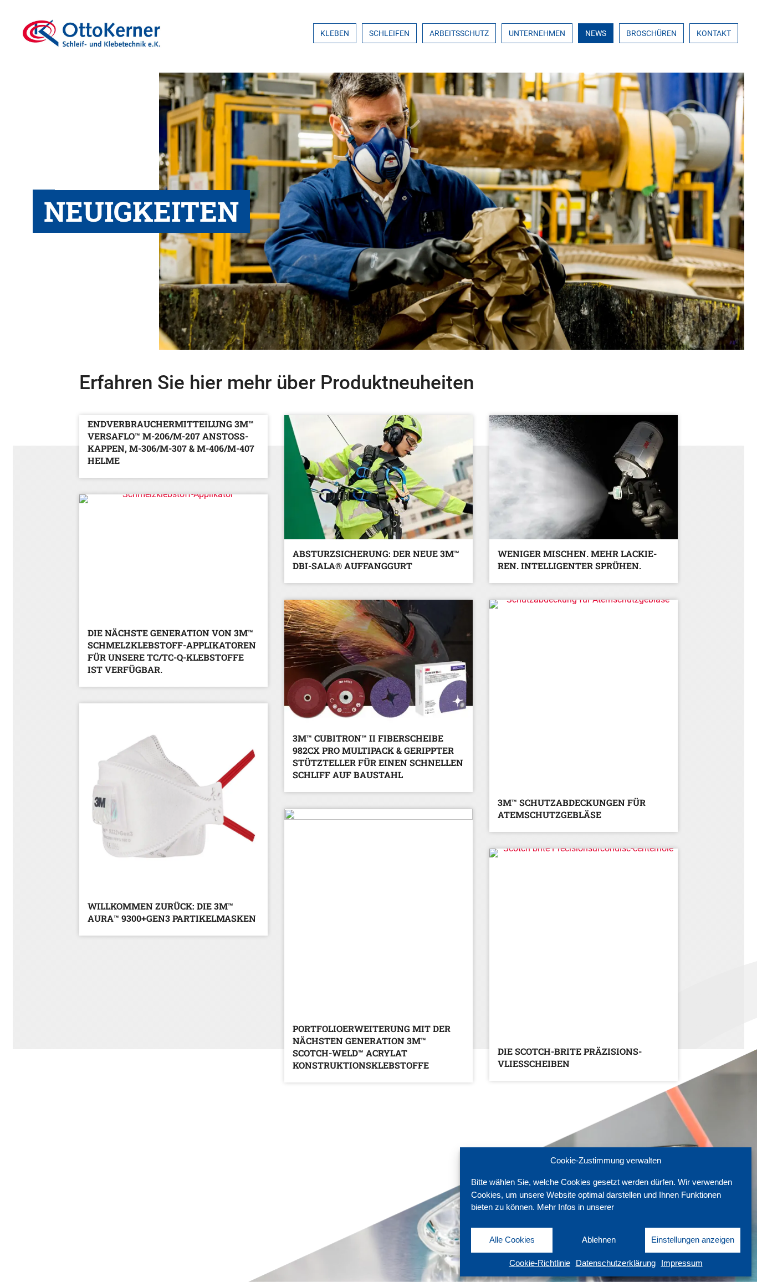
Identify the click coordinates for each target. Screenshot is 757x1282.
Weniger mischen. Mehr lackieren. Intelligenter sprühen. (577, 559)
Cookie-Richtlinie (539, 1263)
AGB (19, 1199)
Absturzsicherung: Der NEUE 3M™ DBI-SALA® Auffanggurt (376, 559)
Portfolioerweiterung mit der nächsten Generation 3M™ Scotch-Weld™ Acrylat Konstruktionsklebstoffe (372, 1047)
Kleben (334, 33)
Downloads (38, 1230)
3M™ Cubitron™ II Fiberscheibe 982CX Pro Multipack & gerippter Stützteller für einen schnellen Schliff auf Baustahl (378, 756)
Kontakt (714, 33)
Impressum (682, 1263)
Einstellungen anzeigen (692, 1239)
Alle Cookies (512, 1239)
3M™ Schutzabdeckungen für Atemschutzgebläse (572, 808)
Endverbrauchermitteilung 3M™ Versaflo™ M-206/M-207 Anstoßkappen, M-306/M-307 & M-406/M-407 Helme (171, 442)
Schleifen (389, 33)
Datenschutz (42, 1261)
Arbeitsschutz (459, 33)
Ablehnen (599, 1239)
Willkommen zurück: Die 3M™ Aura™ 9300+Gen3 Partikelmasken (172, 912)
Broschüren (651, 33)
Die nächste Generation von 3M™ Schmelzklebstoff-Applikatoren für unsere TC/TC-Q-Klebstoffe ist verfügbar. (172, 651)
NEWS (595, 33)
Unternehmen (537, 33)
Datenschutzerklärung (616, 1263)
